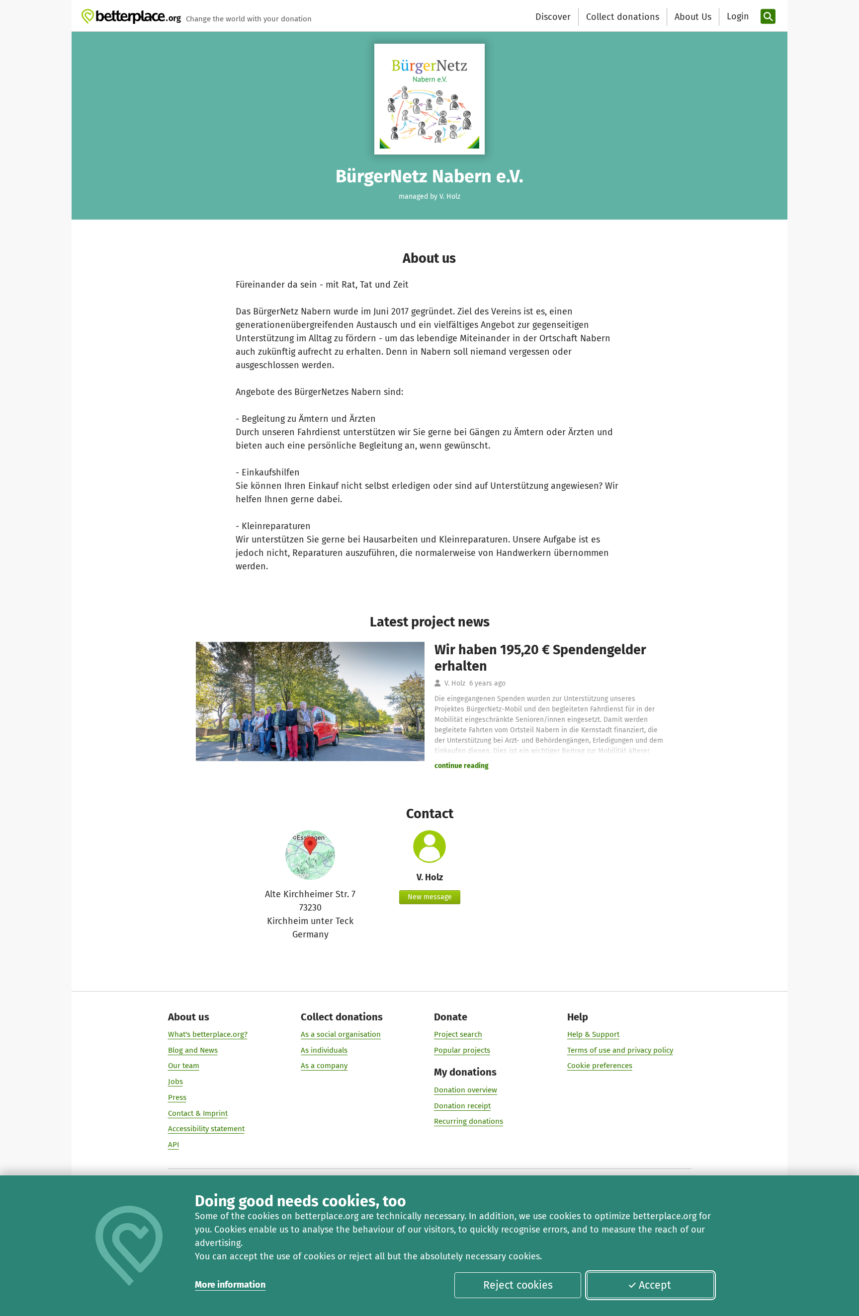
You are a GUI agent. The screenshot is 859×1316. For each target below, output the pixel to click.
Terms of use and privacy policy (620, 1050)
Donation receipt (462, 1105)
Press (177, 1097)
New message (430, 897)
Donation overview (465, 1089)
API (173, 1144)
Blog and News (193, 1050)
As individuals (324, 1050)
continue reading (461, 766)
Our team (183, 1065)
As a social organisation (341, 1034)
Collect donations (622, 16)
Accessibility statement (206, 1128)
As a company (324, 1065)
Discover (553, 16)
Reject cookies (518, 1285)
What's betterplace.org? (208, 1034)
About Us (693, 16)
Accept (655, 1285)
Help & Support (593, 1034)
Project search (458, 1034)
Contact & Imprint (198, 1113)
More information (230, 1284)
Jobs (175, 1081)
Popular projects (462, 1050)
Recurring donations (468, 1121)
